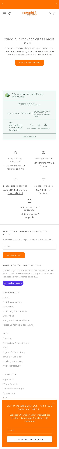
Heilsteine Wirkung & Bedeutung (18, 325)
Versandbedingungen (13, 388)
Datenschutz (9, 393)
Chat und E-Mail (15, 193)
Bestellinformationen (13, 302)
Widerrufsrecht (10, 384)
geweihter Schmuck (12, 356)
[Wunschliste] (10, 13)
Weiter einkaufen (29, 62)
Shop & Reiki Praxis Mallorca (16, 343)
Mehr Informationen (29, 136)
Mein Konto (8, 306)
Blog (5, 347)
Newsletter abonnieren (29, 439)
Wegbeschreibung (12, 365)
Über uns (7, 338)
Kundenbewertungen (13, 361)
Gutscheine (8, 315)
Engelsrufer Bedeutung (14, 352)
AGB (5, 397)
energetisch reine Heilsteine (16, 320)
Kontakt (6, 297)
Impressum (8, 379)
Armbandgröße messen (15, 311)
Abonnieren (14, 255)
